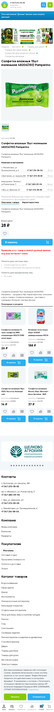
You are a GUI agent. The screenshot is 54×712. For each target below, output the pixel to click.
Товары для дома (36, 46)
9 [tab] (32, 465)
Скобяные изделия (10, 632)
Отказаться (39, 697)
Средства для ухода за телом (20, 53)
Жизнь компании (9, 527)
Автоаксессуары (9, 660)
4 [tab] (19, 465)
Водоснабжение (9, 583)
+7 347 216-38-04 (35, 170)
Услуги (4, 568)
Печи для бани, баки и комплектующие (20, 614)
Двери (4, 646)
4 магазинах (10, 342)
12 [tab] (40, 465)
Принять (15, 697)
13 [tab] (42, 465)
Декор (4, 592)
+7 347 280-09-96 (34, 184)
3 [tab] (16, 465)
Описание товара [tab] (10, 202)
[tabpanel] (27, 452)
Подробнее (33, 689)
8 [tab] (29, 465)
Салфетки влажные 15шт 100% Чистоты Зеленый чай (13, 391)
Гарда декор (7, 587)
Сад (3, 623)
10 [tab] (35, 465)
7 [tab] (27, 465)
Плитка (4, 619)
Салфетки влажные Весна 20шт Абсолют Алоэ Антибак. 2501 (38, 391)
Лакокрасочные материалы (15, 601)
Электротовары (9, 664)
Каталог (16, 46)
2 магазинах (10, 398)
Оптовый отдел (9, 555)
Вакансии (6, 531)
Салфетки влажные (14, 56)
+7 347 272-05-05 (34, 190)
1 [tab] (11, 465)
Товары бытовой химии (16, 50)
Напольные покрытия (11, 605)
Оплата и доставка (11, 564)
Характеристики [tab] (30, 202)
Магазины (8, 550)
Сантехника (7, 628)
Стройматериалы (10, 642)
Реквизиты (6, 536)
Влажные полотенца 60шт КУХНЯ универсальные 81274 (38, 333)
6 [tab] (24, 465)
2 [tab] (14, 465)
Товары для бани (9, 651)
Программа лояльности (13, 559)
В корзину (11, 242)
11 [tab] (37, 465)
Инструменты (8, 596)
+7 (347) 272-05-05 (17, 3)
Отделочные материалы (13, 610)
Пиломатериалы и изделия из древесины (21, 637)
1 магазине (36, 339)
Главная (5, 46)
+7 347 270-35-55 (34, 176)
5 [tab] (21, 465)
